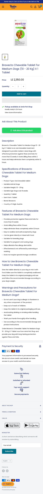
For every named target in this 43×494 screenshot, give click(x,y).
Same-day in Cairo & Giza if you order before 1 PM (21, 2)
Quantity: (6, 86)
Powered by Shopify (8, 490)
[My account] (35, 7)
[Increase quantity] (23, 86)
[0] (39, 7)
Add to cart (21, 94)
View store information (13, 112)
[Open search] (31, 7)
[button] (21, 100)
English (5, 461)
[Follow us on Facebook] (3, 470)
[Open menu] (3, 7)
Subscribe (9, 451)
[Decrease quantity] (13, 86)
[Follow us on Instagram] (7, 470)
